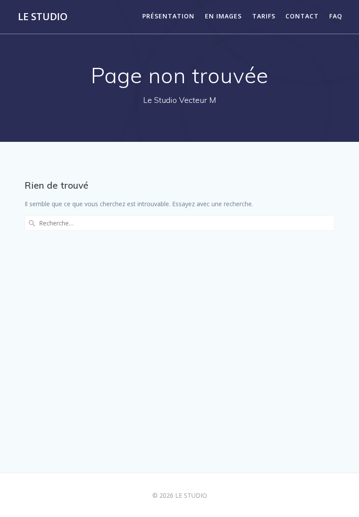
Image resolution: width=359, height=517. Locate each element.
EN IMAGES (223, 16)
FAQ (335, 16)
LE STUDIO (42, 16)
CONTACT (302, 16)
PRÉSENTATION (168, 16)
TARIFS (263, 16)
